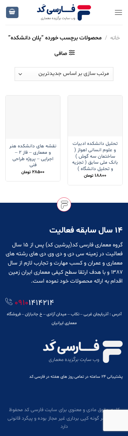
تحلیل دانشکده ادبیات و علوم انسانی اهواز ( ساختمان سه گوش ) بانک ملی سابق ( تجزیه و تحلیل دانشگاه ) (95, 156)
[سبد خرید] (12, 12)
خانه (115, 38)
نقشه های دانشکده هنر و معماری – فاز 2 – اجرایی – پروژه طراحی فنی (33, 155)
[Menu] (118, 12)
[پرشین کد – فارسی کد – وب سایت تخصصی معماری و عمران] (64, 12)
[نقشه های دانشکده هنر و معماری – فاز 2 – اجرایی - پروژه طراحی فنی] (33, 117)
